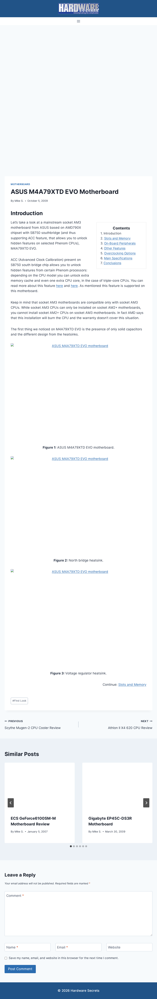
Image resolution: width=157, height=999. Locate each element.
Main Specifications (118, 258)
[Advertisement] (78, 54)
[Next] (146, 802)
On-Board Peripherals (120, 243)
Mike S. (19, 200)
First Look (19, 700)
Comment (15, 896)
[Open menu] (78, 21)
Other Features (114, 248)
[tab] (71, 846)
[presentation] (40, 786)
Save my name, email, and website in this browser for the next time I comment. (64, 958)
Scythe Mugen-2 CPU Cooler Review (33, 725)
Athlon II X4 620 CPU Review (130, 725)
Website (114, 947)
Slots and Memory (117, 238)
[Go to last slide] (11, 802)
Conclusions (112, 263)
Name (12, 947)
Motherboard (20, 184)
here (59, 286)
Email (62, 947)
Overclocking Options (120, 253)
